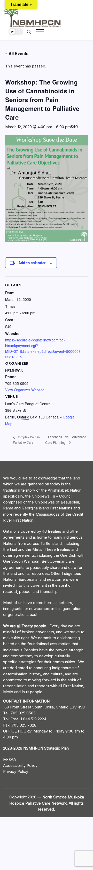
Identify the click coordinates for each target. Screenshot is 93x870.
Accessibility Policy (20, 765)
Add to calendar (31, 262)
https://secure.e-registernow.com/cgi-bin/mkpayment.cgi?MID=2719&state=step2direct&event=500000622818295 (43, 348)
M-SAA (9, 759)
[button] (16, 31)
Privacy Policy (15, 771)
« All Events (16, 53)
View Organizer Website (24, 389)
